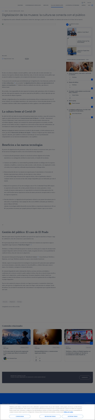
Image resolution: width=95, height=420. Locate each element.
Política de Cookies (68, 412)
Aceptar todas (72, 416)
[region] (47, 412)
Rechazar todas (50, 416)
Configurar (20, 416)
